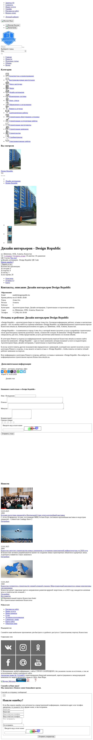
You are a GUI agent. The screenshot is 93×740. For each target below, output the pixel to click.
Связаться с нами (12, 619)
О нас (7, 615)
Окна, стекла (14, 100)
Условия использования (14, 617)
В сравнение (40, 256)
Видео (7, 65)
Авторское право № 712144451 (13, 675)
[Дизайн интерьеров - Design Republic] (25, 225)
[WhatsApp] (18, 371)
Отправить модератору (46, 736)
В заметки (30, 256)
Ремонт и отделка (16, 109)
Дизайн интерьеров (16, 92)
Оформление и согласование (20, 105)
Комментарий (6, 418)
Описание (9, 278)
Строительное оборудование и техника (24, 117)
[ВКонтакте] (2, 371)
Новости (8, 59)
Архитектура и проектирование (21, 76)
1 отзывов (8, 256)
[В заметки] (4, 175)
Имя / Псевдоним (7, 396)
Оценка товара (6, 420)
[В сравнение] (2, 175)
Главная (8, 57)
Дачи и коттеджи (15, 84)
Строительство (15, 133)
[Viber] (15, 371)
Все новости (6, 596)
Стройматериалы (15, 137)
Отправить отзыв (7, 434)
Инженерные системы (17, 96)
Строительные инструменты (20, 125)
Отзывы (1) (9, 280)
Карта (7, 283)
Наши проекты (11, 613)
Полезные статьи (12, 61)
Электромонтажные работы (20, 141)
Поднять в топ (7, 264)
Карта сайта (10, 621)
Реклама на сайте (12, 609)
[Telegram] (24, 371)
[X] (11, 371)
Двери (11, 88)
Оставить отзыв (19, 256)
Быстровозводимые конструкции (22, 80)
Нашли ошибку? (7, 262)
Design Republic (7, 171)
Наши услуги (10, 611)
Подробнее (5, 521)
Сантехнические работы (18, 113)
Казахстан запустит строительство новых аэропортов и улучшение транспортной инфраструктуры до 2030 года (44, 551)
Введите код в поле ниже (12, 425)
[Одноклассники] (5, 371)
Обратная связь (11, 623)
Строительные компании (18, 129)
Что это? (13, 258)
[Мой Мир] (8, 371)
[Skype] (21, 371)
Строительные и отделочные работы (23, 121)
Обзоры (8, 63)
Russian (16, 25)
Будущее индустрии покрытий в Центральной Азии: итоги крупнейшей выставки (33, 515)
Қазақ (14, 28)
